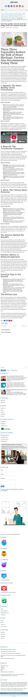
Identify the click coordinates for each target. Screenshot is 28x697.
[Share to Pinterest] (7, 323)
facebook (3, 632)
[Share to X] (4, 323)
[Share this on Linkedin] (11, 320)
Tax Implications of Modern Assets (8, 651)
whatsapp (3, 634)
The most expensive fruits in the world (14, 376)
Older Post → (24, 325)
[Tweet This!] (6, 320)
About (2, 622)
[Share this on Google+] (8, 320)
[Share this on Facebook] (4, 320)
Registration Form (5, 612)
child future (11, 13)
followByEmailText (5, 435)
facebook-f (3, 408)
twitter (2, 410)
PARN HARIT (14, 2)
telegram (3, 416)
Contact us (3, 624)
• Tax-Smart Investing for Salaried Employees (11, 653)
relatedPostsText (4, 437)
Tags (8, 370)
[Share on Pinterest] (9, 320)
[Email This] (2, 323)
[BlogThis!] (3, 323)
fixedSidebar (3, 421)
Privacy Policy (4, 626)
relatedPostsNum (4, 439)
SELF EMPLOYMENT (14, 17)
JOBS (6, 15)
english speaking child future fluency (14, 14)
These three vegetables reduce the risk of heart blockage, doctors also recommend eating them (13, 24)
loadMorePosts (4, 441)
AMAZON (3, 400)
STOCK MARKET (12, 18)
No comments (15, 27)
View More (3, 614)
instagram (3, 414)
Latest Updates (4, 610)
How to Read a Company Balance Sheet (15, 382)
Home (2, 13)
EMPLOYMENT (18, 13)
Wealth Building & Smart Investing (11, 444)
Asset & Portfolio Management (7, 658)
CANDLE (6, 13)
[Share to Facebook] (6, 323)
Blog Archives (14, 370)
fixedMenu (3, 423)
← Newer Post (4, 325)
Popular (3, 370)
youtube (2, 412)
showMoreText (4, 425)
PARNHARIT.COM (12, 15)
